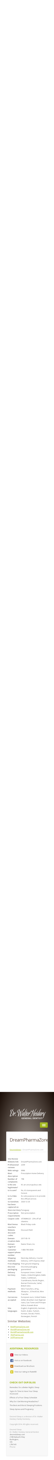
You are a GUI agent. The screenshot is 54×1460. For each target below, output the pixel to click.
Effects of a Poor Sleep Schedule (23, 1397)
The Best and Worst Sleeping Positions (26, 1405)
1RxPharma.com (17, 1335)
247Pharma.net (16, 1337)
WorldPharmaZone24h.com (21, 1332)
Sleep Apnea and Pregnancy (22, 1409)
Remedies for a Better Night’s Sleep (24, 1387)
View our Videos (21, 1354)
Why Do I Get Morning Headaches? (24, 1401)
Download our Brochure (24, 1366)
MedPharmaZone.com (19, 1326)
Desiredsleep (15, 1149)
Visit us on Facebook (23, 1360)
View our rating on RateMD (25, 1371)
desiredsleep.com (17, 1434)
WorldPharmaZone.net (20, 1329)
